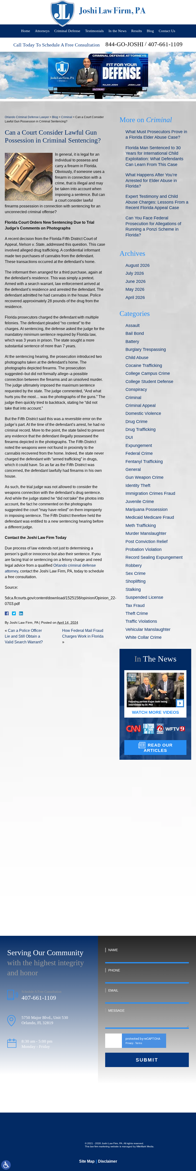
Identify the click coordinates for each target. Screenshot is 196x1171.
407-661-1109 (165, 44)
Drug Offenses (145, 872)
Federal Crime (139, 453)
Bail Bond (134, 333)
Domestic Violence (143, 413)
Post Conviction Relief (146, 541)
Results (136, 31)
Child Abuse (136, 357)
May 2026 (134, 289)
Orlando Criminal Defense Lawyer (27, 117)
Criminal (66, 117)
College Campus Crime (147, 373)
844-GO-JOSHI (124, 44)
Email (113, 990)
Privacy (129, 1043)
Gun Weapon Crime (144, 477)
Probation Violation (143, 549)
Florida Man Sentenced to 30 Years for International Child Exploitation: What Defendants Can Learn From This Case (154, 156)
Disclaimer (107, 1161)
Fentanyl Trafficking (144, 461)
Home (25, 31)
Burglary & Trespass (151, 825)
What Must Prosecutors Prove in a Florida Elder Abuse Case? (156, 134)
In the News (117, 31)
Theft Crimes (144, 860)
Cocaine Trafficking (143, 365)
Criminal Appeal (140, 405)
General (133, 469)
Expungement (138, 445)
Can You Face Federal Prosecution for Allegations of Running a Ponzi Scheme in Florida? (153, 226)
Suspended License (144, 597)
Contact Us (167, 31)
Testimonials (94, 31)
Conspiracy (136, 389)
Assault (132, 325)
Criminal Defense (67, 31)
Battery (132, 341)
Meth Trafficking (140, 525)
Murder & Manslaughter (154, 848)
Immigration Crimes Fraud (150, 493)
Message (116, 1010)
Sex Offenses (144, 896)
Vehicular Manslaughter (147, 629)
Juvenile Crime (139, 501)
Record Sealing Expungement (154, 557)
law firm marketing (100, 1146)
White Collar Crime (143, 637)
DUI (129, 437)
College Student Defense (149, 381)
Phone (114, 970)
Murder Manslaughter (145, 533)
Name (113, 950)
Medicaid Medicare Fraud (149, 517)
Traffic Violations (141, 621)
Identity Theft (137, 485)
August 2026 (137, 265)
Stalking (133, 589)
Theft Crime (136, 613)
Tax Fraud (135, 605)
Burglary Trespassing (145, 349)
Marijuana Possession (146, 509)
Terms (138, 1043)
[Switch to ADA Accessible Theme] (6, 1165)
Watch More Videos (155, 712)
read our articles (158, 748)
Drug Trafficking (140, 429)
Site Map (87, 1161)
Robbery (133, 565)
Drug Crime (136, 421)
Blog (150, 31)
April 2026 (135, 297)
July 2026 (134, 273)
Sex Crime (135, 573)
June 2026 (135, 281)
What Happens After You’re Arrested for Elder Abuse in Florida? (151, 180)
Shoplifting (135, 581)
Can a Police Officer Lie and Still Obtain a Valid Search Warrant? (24, 636)
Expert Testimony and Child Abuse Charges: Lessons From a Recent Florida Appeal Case (156, 202)
